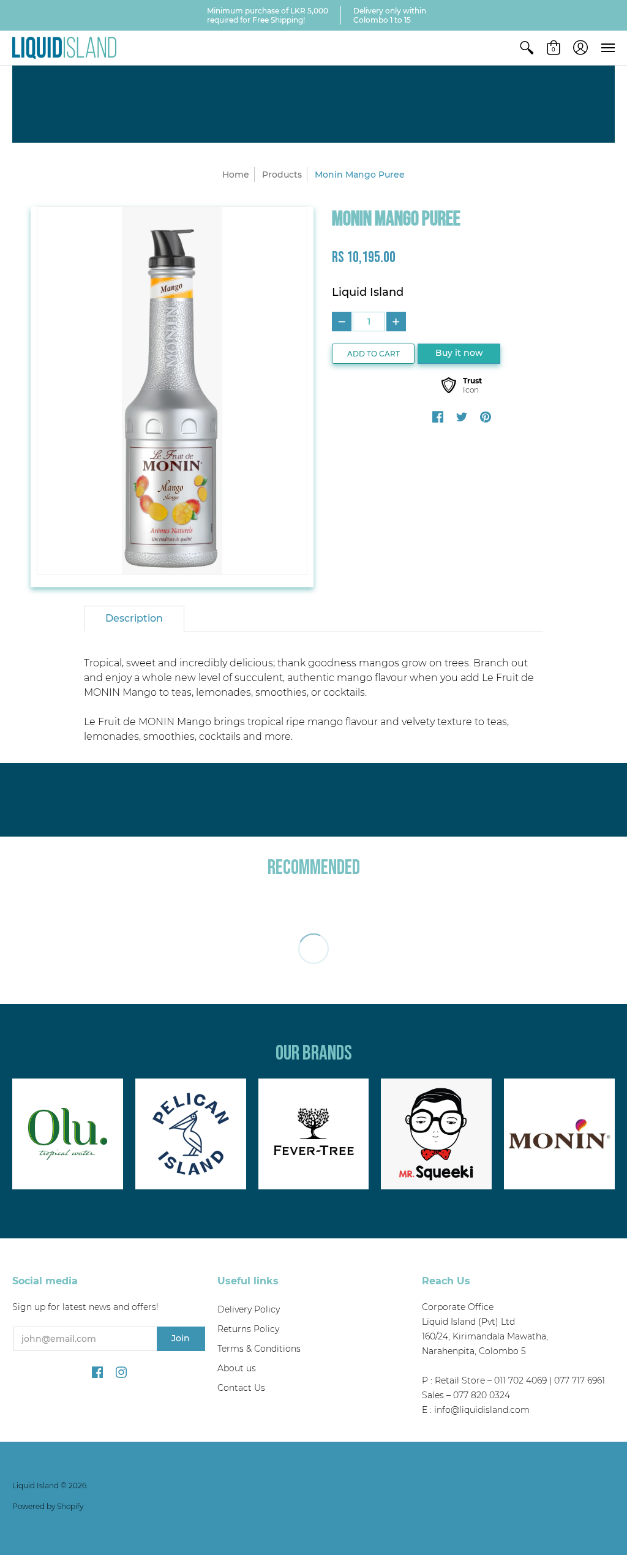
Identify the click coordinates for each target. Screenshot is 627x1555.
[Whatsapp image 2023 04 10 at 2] (436, 1134)
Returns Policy (248, 1329)
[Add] (396, 321)
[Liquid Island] (64, 48)
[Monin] (559, 1134)
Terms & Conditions (259, 1348)
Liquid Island (368, 292)
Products (282, 174)
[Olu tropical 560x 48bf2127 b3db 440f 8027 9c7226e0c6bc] (67, 1134)
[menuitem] (526, 48)
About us (236, 1368)
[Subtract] (341, 321)
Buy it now (459, 352)
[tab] (134, 618)
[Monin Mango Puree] (172, 390)
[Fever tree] (313, 1134)
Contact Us (241, 1387)
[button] (526, 48)
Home (235, 174)
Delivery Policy (248, 1309)
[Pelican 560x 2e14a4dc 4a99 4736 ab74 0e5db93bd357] (190, 1134)
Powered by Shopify (47, 1506)
